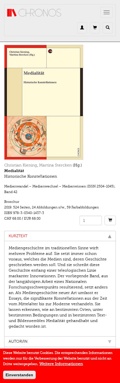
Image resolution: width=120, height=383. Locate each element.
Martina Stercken (55, 165)
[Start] (34, 13)
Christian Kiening (20, 165)
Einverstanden (19, 375)
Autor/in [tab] (18, 341)
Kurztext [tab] (18, 236)
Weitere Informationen (61, 364)
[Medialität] (60, 102)
